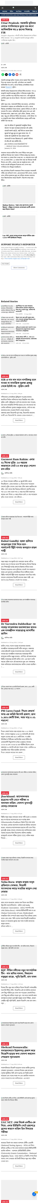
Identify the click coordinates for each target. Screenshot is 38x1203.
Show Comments (19, 268)
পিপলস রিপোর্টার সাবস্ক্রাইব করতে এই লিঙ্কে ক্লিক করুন (17, 259)
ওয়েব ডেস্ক (4, 68)
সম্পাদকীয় (27, 11)
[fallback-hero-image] (8, 309)
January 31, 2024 (10, 148)
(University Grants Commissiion (14, 1153)
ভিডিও (11, 11)
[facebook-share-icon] (9, 75)
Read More (19, 420)
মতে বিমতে (18, 11)
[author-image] (2, 473)
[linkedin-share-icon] (13, 75)
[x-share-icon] (6, 75)
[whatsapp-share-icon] (2, 75)
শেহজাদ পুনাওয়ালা (7, 1070)
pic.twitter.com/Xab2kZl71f (16, 144)
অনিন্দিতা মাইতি (8, 473)
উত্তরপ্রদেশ (9, 87)
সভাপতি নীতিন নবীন (7, 990)
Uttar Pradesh (5, 264)
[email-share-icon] (17, 75)
